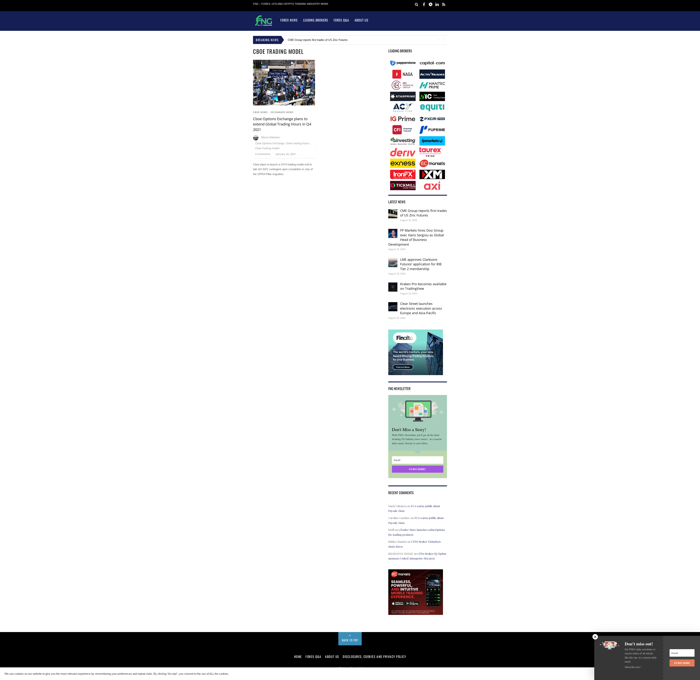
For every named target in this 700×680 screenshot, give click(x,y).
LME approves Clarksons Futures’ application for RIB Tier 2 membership (421, 264)
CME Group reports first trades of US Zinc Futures (318, 39)
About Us (361, 20)
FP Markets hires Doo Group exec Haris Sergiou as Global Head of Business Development (416, 237)
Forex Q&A (341, 20)
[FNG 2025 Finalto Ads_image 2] (415, 372)
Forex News (289, 20)
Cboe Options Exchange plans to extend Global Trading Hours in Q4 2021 (282, 124)
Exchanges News (282, 112)
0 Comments (263, 154)
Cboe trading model (267, 148)
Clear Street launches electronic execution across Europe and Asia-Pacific (421, 308)
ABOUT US (332, 656)
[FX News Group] (263, 26)
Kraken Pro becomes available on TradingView (423, 286)
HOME (298, 656)
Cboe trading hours (297, 143)
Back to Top (350, 640)
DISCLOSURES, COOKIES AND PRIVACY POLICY (374, 656)
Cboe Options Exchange (269, 143)
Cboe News (260, 112)
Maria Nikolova (270, 137)
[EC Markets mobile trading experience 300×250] (415, 612)
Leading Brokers (315, 20)
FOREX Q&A (313, 656)
